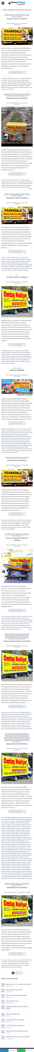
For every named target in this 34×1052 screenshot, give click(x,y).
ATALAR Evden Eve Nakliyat (17, 887)
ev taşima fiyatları (14, 965)
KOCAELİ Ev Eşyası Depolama (15, 1025)
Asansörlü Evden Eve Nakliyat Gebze (10, 721)
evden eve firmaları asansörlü (13, 848)
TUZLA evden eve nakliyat (20, 16)
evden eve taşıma (20, 14)
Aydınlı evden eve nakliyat (23, 82)
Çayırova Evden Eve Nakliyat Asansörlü (21, 625)
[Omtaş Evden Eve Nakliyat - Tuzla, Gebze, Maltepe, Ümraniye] (17, 3)
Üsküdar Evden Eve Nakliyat (20, 96)
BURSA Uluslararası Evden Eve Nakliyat (18, 1036)
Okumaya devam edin (17, 72)
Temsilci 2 (13, 1050)
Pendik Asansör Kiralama (15, 445)
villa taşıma (13, 967)
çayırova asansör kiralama (15, 432)
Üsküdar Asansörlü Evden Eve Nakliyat (17, 875)
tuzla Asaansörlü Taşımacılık (13, 450)
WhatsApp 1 (21, 1050)
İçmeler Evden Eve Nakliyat (17, 19)
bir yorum (8, 1010)
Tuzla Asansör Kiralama (26, 450)
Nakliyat (10, 270)
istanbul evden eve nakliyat (14, 458)
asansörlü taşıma (5, 622)
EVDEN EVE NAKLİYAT (13, 1014)
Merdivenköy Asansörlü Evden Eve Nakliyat (17, 864)
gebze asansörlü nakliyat (20, 441)
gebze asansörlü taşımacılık (14, 851)
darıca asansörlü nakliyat (17, 438)
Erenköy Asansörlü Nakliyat (24, 356)
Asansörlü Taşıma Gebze (16, 622)
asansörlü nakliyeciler (24, 832)
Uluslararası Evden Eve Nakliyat (19, 739)
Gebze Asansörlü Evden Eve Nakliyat (17, 641)
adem (7, 281)
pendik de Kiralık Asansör (19, 448)
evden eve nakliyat (10, 14)
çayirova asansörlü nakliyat (19, 723)
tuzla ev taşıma (28, 87)
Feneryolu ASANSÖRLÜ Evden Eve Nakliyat (12, 849)
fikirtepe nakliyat (20, 187)
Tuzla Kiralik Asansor (6, 452)
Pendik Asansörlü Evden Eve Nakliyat (21, 867)
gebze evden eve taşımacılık (14, 989)
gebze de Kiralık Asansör (21, 443)
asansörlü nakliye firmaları (12, 263)
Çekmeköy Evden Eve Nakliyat (17, 198)
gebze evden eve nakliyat (20, 627)
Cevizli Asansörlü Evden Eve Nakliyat (10, 523)
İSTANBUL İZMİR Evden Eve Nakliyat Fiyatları (17, 1007)
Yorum (31, 189)
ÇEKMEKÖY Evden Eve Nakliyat (21, 268)
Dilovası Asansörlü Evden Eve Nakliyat (15, 844)
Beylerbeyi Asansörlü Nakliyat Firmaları (16, 837)
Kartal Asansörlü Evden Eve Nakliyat (15, 857)
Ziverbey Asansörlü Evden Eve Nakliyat (16, 878)
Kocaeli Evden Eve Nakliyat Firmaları (17, 1031)
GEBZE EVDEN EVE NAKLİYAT (13, 618)
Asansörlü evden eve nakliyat (25, 183)
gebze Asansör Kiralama (7, 441)
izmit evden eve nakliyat (17, 635)
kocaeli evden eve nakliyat (12, 716)
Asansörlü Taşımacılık (25, 185)
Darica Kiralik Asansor (21, 436)
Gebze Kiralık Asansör (12, 1001)
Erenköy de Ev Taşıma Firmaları (23, 358)
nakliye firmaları (5, 529)
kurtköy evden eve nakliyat (13, 15)
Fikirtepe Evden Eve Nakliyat (17, 98)
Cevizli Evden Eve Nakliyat (17, 460)
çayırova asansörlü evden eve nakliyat (15, 623)
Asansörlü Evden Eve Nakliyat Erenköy (11, 352)
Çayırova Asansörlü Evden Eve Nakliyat (17, 539)
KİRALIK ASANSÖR (17, 368)
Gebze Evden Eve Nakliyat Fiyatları (16, 995)
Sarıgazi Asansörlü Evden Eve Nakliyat (11, 869)
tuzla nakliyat (4, 89)
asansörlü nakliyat (5, 185)
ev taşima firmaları (12, 527)
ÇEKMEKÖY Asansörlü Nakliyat (16, 266)
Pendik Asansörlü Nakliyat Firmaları (15, 447)
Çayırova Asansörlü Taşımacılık (13, 434)
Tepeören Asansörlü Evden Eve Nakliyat (22, 871)
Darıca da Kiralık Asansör (13, 439)
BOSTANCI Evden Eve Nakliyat (15, 1019)
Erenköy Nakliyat (10, 361)
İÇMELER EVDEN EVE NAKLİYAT (15, 85)
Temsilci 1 (4, 1050)
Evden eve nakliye (25, 848)
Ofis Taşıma (17, 738)
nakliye (23, 15)
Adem (7, 23)
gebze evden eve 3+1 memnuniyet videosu (18, 984)
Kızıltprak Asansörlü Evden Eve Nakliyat (16, 860)
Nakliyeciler (20, 270)
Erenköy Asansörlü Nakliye (8, 358)
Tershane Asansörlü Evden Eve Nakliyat (11, 873)
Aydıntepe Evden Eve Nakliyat (8, 83)
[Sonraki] (20, 972)
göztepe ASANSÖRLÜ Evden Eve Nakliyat (16, 853)
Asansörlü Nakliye (12, 82)
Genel (27, 14)
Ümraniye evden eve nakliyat (17, 181)
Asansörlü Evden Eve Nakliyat (14, 533)
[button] (2, 3)
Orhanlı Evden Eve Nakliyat (17, 87)
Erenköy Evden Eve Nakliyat (17, 277)
